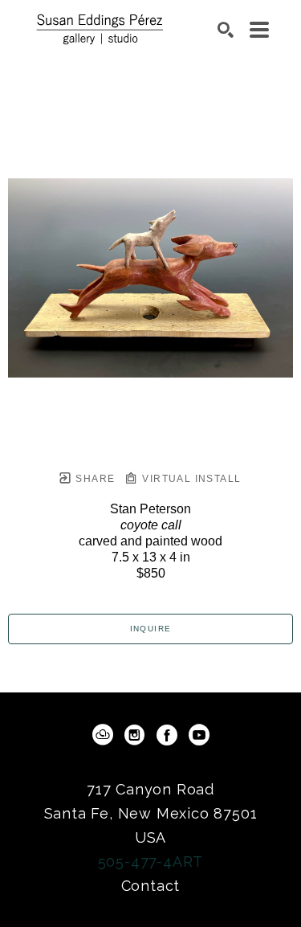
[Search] (226, 30)
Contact (151, 885)
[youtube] (199, 735)
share (93, 478)
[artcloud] (102, 735)
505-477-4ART (151, 861)
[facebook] (167, 735)
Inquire (151, 628)
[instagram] (134, 735)
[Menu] (259, 30)
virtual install (190, 478)
